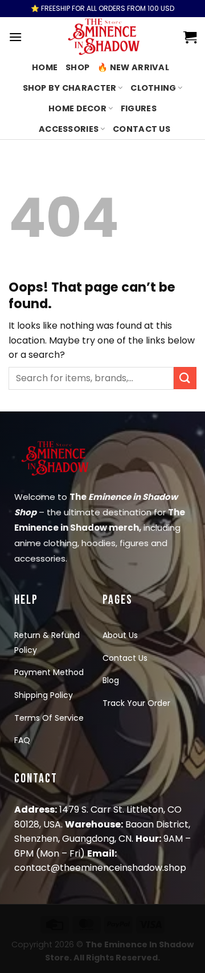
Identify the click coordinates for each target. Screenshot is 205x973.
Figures (139, 108)
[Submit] (185, 378)
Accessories (69, 129)
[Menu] (15, 37)
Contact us (141, 129)
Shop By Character (70, 88)
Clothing (153, 88)
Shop (77, 67)
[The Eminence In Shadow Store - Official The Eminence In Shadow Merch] (103, 37)
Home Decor (77, 108)
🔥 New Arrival (133, 67)
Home (45, 67)
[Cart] (189, 37)
